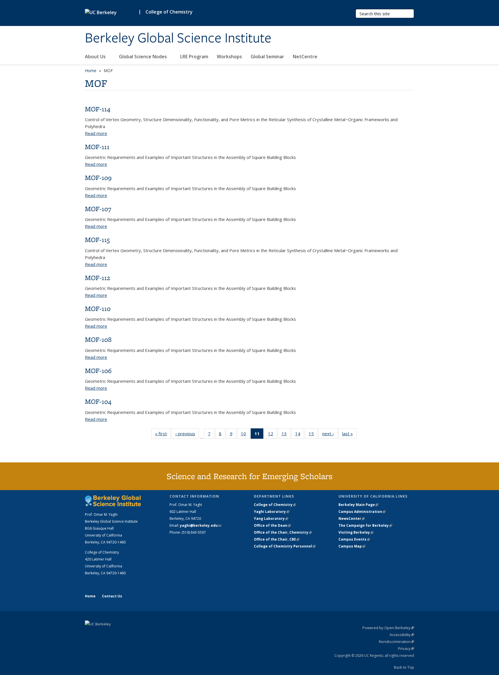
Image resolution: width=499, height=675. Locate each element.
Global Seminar (267, 56)
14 (299, 435)
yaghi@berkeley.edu (200, 525)
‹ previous (187, 435)
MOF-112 (97, 277)
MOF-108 (98, 339)
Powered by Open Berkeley (388, 627)
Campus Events (354, 539)
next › (330, 435)
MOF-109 (98, 177)
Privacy (406, 648)
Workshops (229, 56)
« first (163, 435)
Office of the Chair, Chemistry (283, 532)
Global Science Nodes (143, 56)
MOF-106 (98, 370)
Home (90, 70)
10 (245, 435)
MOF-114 (97, 108)
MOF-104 (98, 401)
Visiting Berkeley (355, 532)
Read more (96, 133)
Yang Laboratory (271, 518)
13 (286, 435)
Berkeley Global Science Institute (178, 38)
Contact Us (112, 596)
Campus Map (351, 546)
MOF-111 (97, 146)
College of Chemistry (169, 12)
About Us (96, 56)
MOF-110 (98, 308)
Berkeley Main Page (358, 504)
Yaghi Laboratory (271, 511)
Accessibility (402, 634)
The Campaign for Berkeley (365, 525)
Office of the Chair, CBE (276, 539)
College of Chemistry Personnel (285, 546)
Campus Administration (362, 511)
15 (313, 435)
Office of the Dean (272, 525)
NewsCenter (351, 518)
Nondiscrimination (396, 641)
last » (349, 435)
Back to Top (404, 667)
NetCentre (306, 56)
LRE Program (194, 56)
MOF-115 (97, 239)
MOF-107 (98, 208)
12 (272, 435)
